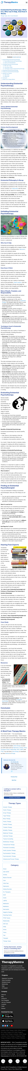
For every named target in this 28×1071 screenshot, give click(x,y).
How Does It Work (7, 67)
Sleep (4, 926)
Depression (6, 886)
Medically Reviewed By (9, 760)
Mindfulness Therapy (8, 841)
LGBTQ (5, 900)
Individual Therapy (8, 836)
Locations (3, 1004)
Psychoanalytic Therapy (9, 853)
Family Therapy (7, 810)
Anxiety (5, 874)
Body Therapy (6, 818)
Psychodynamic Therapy (9, 856)
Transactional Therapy (9, 844)
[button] (26, 2)
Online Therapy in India (11, 1030)
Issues (4, 897)
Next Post (14, 780)
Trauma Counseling (8, 839)
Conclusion (4, 77)
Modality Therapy (7, 830)
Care (4, 880)
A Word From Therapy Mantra (8, 79)
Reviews (3, 1008)
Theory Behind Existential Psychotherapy (12, 61)
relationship (15, 188)
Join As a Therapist (6, 1002)
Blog (2, 996)
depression (22, 249)
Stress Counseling (6, 980)
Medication (6, 903)
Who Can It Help (7, 65)
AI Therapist (5, 988)
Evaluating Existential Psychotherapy (9, 70)
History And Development (9, 62)
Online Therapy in (14, 1036)
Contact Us (4, 998)
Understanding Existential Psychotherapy (10, 59)
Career (2, 1006)
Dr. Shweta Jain (14, 762)
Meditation (6, 906)
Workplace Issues (6, 982)
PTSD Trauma (6, 918)
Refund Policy (18, 1069)
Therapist (5, 938)
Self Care (5, 923)
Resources (6, 76)
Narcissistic (6, 909)
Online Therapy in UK (9, 1032)
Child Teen (6, 883)
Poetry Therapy (7, 821)
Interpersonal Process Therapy (11, 859)
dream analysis (17, 282)
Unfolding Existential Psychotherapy (9, 64)
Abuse (4, 869)
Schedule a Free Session (14, 797)
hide (14, 57)
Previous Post (14, 776)
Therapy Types (4, 15)
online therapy (17, 745)
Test (4, 935)
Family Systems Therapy (9, 850)
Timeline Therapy (7, 827)
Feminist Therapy (7, 824)
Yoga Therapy (6, 815)
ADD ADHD (6, 871)
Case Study (6, 74)
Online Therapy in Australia (11, 1034)
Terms (4, 932)
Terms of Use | (11, 1069)
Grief (4, 895)
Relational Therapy (8, 833)
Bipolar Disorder (7, 877)
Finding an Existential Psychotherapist (10, 71)
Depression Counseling (7, 978)
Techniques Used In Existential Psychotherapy (13, 68)
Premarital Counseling (8, 847)
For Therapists (7, 892)
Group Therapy (7, 813)
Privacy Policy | (4, 1069)
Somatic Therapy (7, 807)
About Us (3, 994)
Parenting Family (7, 915)
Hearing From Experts (6, 73)
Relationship (6, 921)
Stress (4, 929)
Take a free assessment (14, 955)
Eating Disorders (7, 889)
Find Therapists (5, 1000)
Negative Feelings (7, 912)
